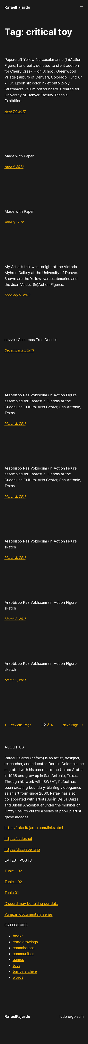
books (18, 936)
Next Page (73, 725)
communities (23, 954)
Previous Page (18, 725)
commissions (24, 948)
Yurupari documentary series (29, 914)
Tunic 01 (12, 892)
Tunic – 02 (13, 882)
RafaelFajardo (17, 7)
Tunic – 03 (13, 871)
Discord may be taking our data (31, 903)
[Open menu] (81, 7)
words (18, 977)
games (18, 959)
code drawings (25, 942)
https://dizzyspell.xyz (22, 849)
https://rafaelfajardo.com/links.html (34, 828)
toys (16, 965)
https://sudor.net (18, 838)
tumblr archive (25, 971)
